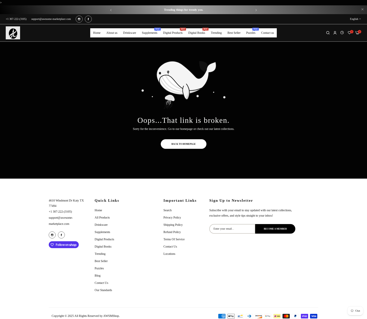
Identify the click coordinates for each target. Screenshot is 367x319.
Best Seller (101, 261)
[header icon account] (335, 33)
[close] (362, 10)
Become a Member (275, 229)
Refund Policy (172, 232)
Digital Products (104, 239)
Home (98, 210)
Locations (169, 253)
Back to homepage (183, 144)
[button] (111, 9)
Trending (100, 253)
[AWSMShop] (13, 32)
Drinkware (101, 224)
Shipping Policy (173, 224)
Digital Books (103, 246)
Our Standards (103, 290)
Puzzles (99, 268)
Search (167, 210)
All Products (102, 217)
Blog (98, 275)
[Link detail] (79, 19)
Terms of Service (174, 239)
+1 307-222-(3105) (60, 211)
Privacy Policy (172, 217)
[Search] (328, 33)
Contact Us (101, 282)
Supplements (102, 232)
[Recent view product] (342, 32)
